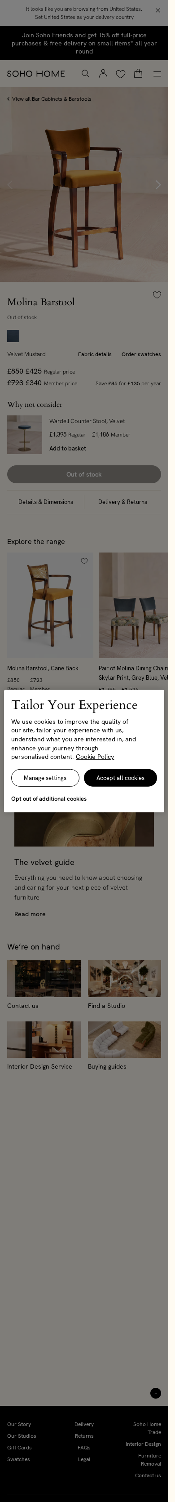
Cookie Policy (95, 757)
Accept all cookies (120, 778)
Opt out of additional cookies (49, 799)
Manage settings (45, 778)
